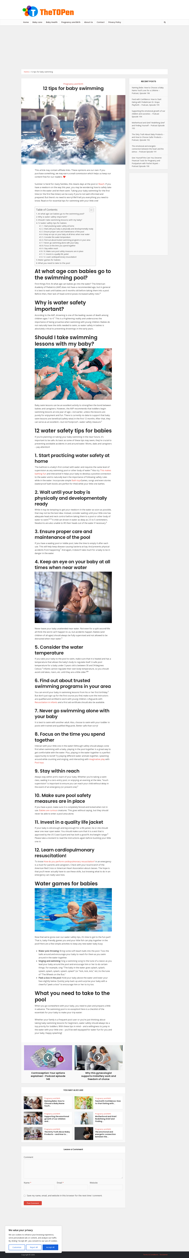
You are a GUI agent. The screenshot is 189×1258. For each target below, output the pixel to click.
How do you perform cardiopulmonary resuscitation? (69, 861)
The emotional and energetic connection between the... (105, 1134)
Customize (16, 1247)
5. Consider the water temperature (56, 237)
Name (27, 1182)
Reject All (34, 1247)
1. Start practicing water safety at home (58, 226)
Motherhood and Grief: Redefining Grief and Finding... (106, 1119)
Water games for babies (49, 260)
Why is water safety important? (52, 216)
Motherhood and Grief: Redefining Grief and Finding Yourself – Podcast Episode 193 (148, 125)
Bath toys (76, 480)
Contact (101, 22)
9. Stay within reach (50, 248)
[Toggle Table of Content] (90, 210)
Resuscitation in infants (46, 702)
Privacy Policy (114, 22)
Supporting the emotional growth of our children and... (56, 1119)
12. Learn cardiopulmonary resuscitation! (59, 257)
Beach (101, 184)
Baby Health (51, 22)
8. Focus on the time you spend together (58, 245)
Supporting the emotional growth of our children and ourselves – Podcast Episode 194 (148, 114)
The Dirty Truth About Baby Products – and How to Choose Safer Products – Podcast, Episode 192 (148, 137)
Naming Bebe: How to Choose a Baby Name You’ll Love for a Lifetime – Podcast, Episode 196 (148, 90)
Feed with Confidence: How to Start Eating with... (108, 1102)
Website (94, 1182)
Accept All (50, 1247)
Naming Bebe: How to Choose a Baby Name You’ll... (54, 1103)
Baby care (37, 22)
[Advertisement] (94, 47)
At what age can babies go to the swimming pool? (61, 213)
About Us (88, 22)
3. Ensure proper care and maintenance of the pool (63, 231)
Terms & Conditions (150, 1254)
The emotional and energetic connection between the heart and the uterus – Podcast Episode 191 (148, 149)
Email (60, 1182)
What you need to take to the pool (54, 263)
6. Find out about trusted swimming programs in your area (66, 240)
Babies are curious (48, 810)
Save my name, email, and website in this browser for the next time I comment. (64, 1195)
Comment (28, 1157)
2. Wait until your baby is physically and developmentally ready (67, 229)
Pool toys (39, 762)
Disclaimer (164, 1254)
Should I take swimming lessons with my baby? (60, 220)
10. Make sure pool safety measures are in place (63, 251)
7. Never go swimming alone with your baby (60, 243)
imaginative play (97, 759)
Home (26, 22)
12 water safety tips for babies (52, 223)
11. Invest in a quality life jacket (56, 254)
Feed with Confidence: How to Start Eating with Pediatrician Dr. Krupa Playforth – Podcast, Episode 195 (146, 102)
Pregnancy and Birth (70, 22)
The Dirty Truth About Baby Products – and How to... (57, 1133)
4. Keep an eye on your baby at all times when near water (66, 234)
